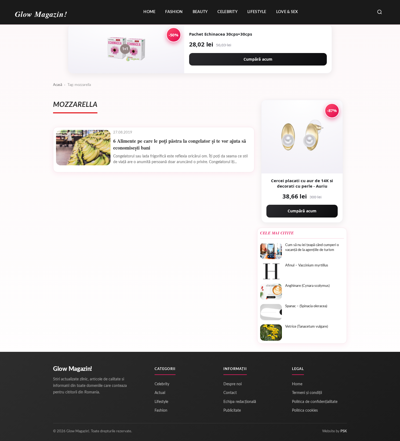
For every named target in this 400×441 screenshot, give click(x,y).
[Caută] (379, 12)
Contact (230, 393)
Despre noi (232, 384)
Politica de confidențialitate (314, 402)
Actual (160, 393)
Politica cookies (305, 410)
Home (149, 12)
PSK (343, 431)
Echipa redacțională (239, 402)
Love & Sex (287, 12)
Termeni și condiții (307, 393)
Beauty (200, 12)
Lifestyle (256, 12)
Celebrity (227, 12)
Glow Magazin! (72, 369)
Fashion (174, 12)
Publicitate (232, 410)
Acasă (57, 85)
